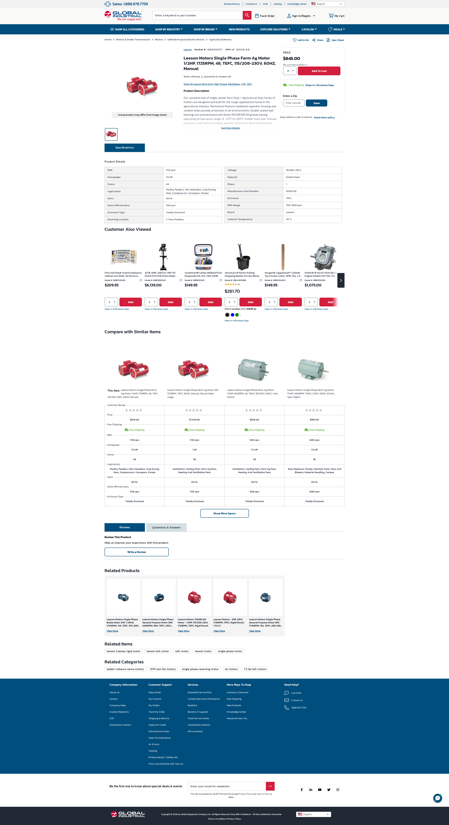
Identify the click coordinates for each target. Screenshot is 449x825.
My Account (155, 699)
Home (108, 39)
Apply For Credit (157, 725)
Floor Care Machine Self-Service (166, 764)
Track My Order (157, 712)
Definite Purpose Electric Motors (186, 39)
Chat (265, 4)
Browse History (232, 4)
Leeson (188, 49)
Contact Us (251, 4)
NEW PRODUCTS (239, 29)
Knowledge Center (297, 4)
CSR (111, 718)
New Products (234, 705)
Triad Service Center (198, 718)
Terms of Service (264, 794)
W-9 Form (154, 744)
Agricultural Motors (220, 39)
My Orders (154, 705)
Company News (117, 705)
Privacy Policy (245, 794)
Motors (159, 39)
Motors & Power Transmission (133, 39)
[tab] (125, 148)
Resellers (192, 705)
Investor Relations (119, 712)
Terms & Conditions (217, 818)
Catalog (278, 4)
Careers (113, 699)
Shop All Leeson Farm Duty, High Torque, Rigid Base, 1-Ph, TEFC (218, 84)
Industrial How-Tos (237, 718)
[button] (327, 3)
